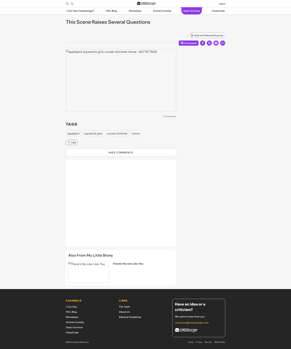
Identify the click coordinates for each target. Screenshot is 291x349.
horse (136, 133)
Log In (222, 3)
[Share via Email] (222, 43)
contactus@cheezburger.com (192, 322)
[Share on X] (209, 43)
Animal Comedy (75, 322)
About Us (124, 311)
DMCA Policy (219, 342)
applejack (73, 133)
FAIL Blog (71, 311)
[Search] (72, 4)
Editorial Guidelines (130, 317)
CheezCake (72, 332)
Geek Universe (74, 327)
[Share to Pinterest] (216, 43)
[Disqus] (121, 205)
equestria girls (93, 133)
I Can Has (71, 306)
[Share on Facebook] (202, 43)
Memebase (72, 317)
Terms (191, 342)
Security (208, 342)
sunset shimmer (117, 133)
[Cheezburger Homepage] (146, 3)
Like (73, 142)
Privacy (199, 342)
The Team (124, 306)
